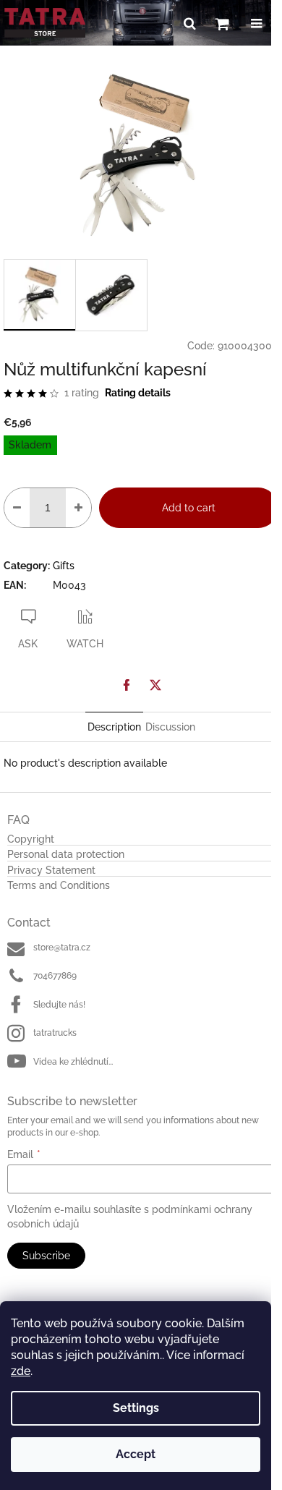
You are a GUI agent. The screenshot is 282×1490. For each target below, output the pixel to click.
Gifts (63, 565)
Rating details (138, 393)
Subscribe (46, 1255)
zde (20, 1371)
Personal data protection (65, 854)
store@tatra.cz (61, 947)
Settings (136, 1408)
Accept (135, 1454)
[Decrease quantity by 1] (17, 507)
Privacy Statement (51, 870)
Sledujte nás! (59, 1005)
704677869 (55, 976)
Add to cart (188, 508)
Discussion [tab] (170, 727)
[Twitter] (155, 685)
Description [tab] (114, 727)
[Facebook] (127, 685)
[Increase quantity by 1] (78, 507)
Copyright (30, 839)
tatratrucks (55, 1033)
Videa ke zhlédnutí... (73, 1062)
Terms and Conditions (58, 885)
